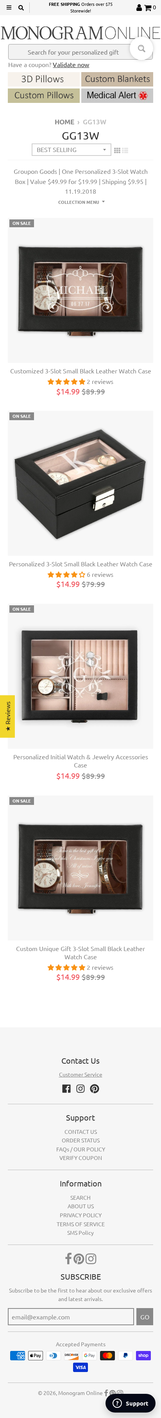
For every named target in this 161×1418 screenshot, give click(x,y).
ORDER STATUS (81, 1140)
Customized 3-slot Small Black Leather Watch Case (80, 371)
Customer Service (80, 1074)
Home (64, 122)
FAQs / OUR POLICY (80, 1149)
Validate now (71, 64)
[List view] (125, 150)
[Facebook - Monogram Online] (66, 1088)
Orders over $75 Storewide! (81, 7)
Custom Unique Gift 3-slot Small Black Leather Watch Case (80, 952)
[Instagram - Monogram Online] (80, 1088)
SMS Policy (80, 1232)
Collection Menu (78, 202)
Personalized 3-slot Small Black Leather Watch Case (80, 564)
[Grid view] (117, 150)
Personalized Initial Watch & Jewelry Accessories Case (80, 761)
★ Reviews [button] (7, 717)
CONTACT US (80, 1131)
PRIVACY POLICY (81, 1214)
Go (144, 1317)
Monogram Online (80, 1392)
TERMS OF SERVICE (81, 1223)
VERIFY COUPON (80, 1157)
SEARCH (80, 1197)
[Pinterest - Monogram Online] (94, 1088)
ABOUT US (81, 1205)
